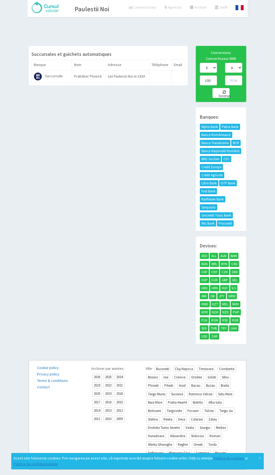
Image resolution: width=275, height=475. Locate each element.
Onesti (198, 444)
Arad (182, 385)
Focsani (193, 410)
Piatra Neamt (177, 402)
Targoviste (174, 410)
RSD (225, 320)
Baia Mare (155, 402)
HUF (225, 288)
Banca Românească (216, 135)
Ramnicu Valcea (200, 394)
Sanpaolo (208, 207)
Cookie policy (48, 367)
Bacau (195, 385)
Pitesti (168, 385)
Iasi (166, 377)
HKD (204, 288)
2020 (97, 393)
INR (204, 296)
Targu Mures (156, 394)
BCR (236, 143)
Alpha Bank (209, 127)
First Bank (208, 191)
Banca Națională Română (220, 151)
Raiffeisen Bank (212, 199)
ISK (213, 296)
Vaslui (190, 427)
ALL (213, 256)
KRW (232, 296)
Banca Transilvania (215, 143)
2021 (119, 385)
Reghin (183, 444)
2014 (97, 410)
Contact (43, 387)
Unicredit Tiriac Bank (216, 215)
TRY (224, 328)
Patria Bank (230, 127)
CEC (226, 159)
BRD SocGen (210, 159)
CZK (225, 272)
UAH (234, 328)
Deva (181, 419)
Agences (174, 7)
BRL (214, 264)
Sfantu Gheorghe (160, 444)
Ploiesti (153, 385)
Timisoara (206, 369)
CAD (234, 264)
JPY (222, 296)
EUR (215, 280)
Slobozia (197, 436)
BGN (204, 264)
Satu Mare (225, 394)
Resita (168, 419)
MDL (225, 304)
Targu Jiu (226, 410)
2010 (108, 418)
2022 (108, 385)
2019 (108, 393)
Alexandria (177, 436)
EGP (204, 280)
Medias (221, 427)
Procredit (225, 223)
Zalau (212, 419)
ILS (234, 288)
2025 (108, 377)
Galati (212, 377)
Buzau (210, 385)
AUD (223, 256)
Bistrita (198, 402)
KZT (215, 304)
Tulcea (209, 410)
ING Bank (208, 223)
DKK (235, 272)
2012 (119, 410)
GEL (235, 280)
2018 (119, 393)
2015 (119, 402)
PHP (236, 312)
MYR (204, 312)
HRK (215, 288)
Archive (200, 7)
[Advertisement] (137, 32)
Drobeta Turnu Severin (164, 427)
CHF (204, 272)
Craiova (180, 377)
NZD (225, 312)
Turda (212, 444)
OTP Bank (228, 183)
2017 (97, 402)
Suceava (177, 394)
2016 (108, 402)
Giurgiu (205, 427)
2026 (97, 377)
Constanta (226, 369)
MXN (235, 304)
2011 (97, 418)
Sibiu (225, 377)
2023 (97, 385)
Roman (214, 436)
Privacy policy (48, 374)
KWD (204, 304)
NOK (215, 312)
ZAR (214, 336)
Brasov (153, 377)
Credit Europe (211, 167)
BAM (234, 256)
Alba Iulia (215, 402)
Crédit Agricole (212, 175)
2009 (119, 418)
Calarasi (197, 419)
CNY (214, 272)
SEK (204, 328)
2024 (119, 377)
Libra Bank (209, 183)
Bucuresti (162, 369)
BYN (224, 264)
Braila (225, 385)
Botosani (154, 410)
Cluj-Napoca (184, 369)
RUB (235, 320)
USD (204, 336)
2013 (108, 410)
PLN (204, 320)
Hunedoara (156, 436)
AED (204, 256)
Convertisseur (145, 7)
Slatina (153, 419)
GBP (225, 280)
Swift (223, 7)
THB (214, 328)
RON (214, 320)
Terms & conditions (52, 380)
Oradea (196, 377)
